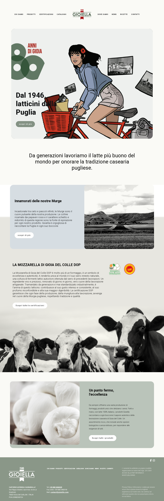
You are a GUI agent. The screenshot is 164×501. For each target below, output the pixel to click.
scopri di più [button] (25, 124)
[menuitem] (19, 14)
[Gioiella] (82, 14)
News (114, 14)
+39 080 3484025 (55, 487)
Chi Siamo (18, 14)
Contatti (135, 14)
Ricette (124, 14)
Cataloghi (61, 14)
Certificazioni (46, 14)
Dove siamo (103, 14)
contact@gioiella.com (59, 492)
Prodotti (31, 14)
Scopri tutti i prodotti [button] (102, 438)
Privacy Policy (127, 487)
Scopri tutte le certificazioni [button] (30, 305)
